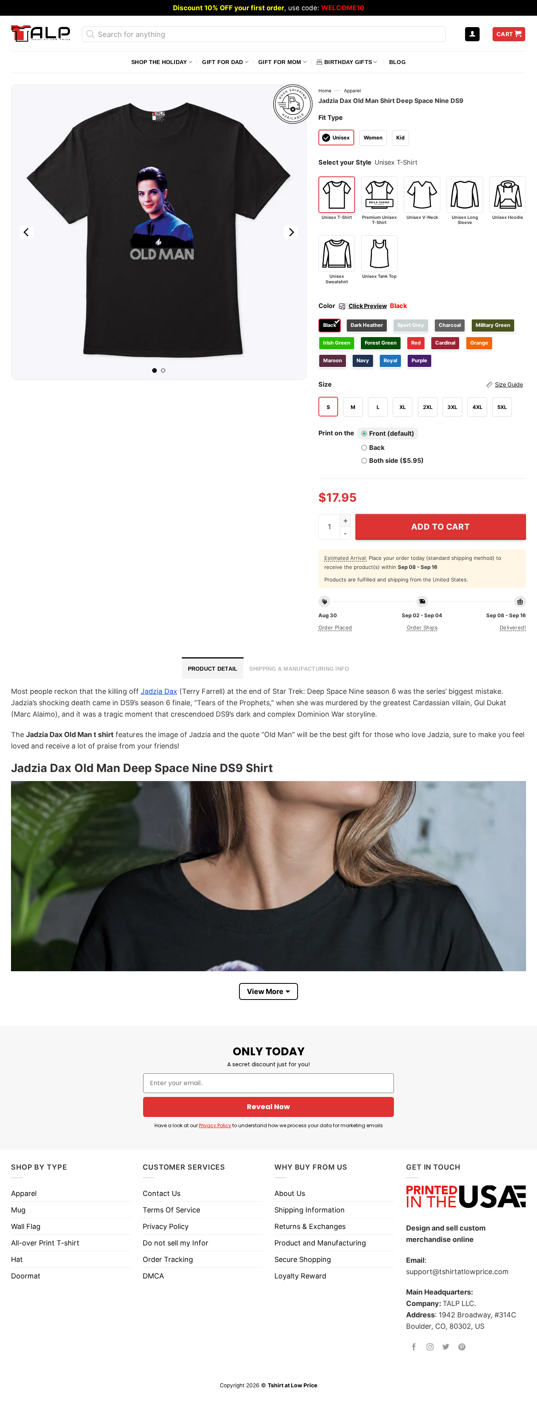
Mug (18, 1210)
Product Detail (213, 669)
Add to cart (440, 527)
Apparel (352, 91)
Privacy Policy (215, 1125)
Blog (397, 62)
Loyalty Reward (300, 1276)
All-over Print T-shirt (45, 1243)
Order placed (335, 627)
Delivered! (513, 627)
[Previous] (27, 232)
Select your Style (344, 162)
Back (376, 447)
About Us (289, 1193)
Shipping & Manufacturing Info (299, 669)
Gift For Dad (222, 62)
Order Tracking (168, 1259)
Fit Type (330, 117)
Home (324, 91)
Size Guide (509, 384)
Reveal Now (268, 1106)
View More (265, 991)
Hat (17, 1259)
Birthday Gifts (348, 62)
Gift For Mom (279, 62)
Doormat (25, 1276)
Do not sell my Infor (175, 1243)
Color (352, 306)
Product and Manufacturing (320, 1243)
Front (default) (391, 433)
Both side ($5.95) (396, 460)
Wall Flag (25, 1226)
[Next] (290, 232)
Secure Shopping (302, 1259)
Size (420, 384)
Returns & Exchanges (310, 1226)
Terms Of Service (171, 1210)
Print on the (336, 433)
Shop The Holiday (159, 62)
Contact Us (161, 1193)
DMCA (153, 1276)
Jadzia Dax (159, 691)
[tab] (213, 668)
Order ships (422, 627)
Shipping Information (309, 1210)
